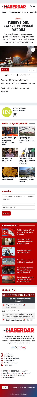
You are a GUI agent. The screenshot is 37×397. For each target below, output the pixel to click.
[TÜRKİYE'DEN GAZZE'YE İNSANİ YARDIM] (18, 56)
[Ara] (31, 7)
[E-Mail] (15, 115)
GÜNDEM (18, 19)
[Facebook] (13, 347)
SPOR (5, 375)
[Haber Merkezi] (7, 112)
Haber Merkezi (11, 75)
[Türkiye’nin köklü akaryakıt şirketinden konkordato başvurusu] (27, 152)
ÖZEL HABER (17, 373)
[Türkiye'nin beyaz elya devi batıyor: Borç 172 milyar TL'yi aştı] (27, 131)
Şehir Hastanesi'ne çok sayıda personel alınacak (26, 179)
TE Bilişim (24, 394)
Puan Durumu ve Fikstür (12, 358)
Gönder (6, 213)
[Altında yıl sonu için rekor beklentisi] (10, 172)
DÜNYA (12, 375)
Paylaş (6, 70)
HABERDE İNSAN (8, 378)
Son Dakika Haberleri (11, 363)
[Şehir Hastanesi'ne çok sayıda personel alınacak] (27, 172)
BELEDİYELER (14, 13)
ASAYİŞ (25, 13)
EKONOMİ (27, 373)
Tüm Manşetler (9, 360)
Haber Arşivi (8, 365)
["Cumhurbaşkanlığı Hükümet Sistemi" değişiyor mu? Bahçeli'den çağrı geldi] (10, 131)
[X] (16, 347)
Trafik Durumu (8, 356)
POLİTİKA (6, 373)
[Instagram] (20, 347)
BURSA (4, 13)
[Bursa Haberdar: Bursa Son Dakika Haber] (13, 7)
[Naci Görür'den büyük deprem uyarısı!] (10, 152)
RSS (6, 387)
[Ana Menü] (34, 7)
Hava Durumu (8, 354)
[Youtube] (24, 347)
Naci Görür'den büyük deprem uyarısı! (7, 160)
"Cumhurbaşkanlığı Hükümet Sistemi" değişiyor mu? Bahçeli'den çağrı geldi (9, 141)
